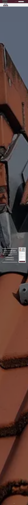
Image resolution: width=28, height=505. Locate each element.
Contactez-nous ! (9, 259)
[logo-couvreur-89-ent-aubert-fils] (5, 5)
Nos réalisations (9, 257)
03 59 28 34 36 (5, 0)
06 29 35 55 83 (5, 2)
